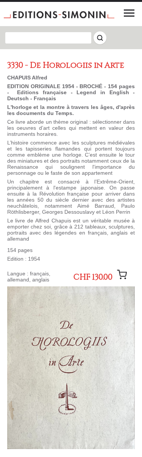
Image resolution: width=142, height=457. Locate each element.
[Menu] (129, 13)
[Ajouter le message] (122, 274)
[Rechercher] (100, 37)
